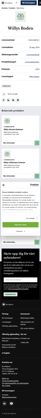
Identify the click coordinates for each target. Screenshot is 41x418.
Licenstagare (6, 322)
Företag (5, 314)
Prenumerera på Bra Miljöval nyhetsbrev (9, 346)
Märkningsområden (27, 318)
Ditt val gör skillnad (27, 328)
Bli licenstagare (28, 3)
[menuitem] (11, 322)
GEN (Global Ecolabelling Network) (11, 339)
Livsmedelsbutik (32, 55)
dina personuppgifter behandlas (18, 289)
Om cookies (6, 386)
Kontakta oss (25, 338)
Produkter (12, 8)
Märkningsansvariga (9, 397)
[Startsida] (7, 2)
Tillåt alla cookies (20, 224)
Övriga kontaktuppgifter (10, 381)
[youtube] (11, 403)
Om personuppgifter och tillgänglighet (15, 383)
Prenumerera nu (10, 294)
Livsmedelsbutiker (32, 62)
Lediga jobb (24, 342)
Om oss (23, 334)
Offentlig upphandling (9, 326)
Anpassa (19, 231)
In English (6, 353)
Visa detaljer (30, 218)
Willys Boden (34, 77)
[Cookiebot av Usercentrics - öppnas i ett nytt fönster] (30, 185)
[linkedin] (4, 403)
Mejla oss (5, 378)
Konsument (25, 314)
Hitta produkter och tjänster (27, 323)
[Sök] (16, 3)
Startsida (4, 8)
